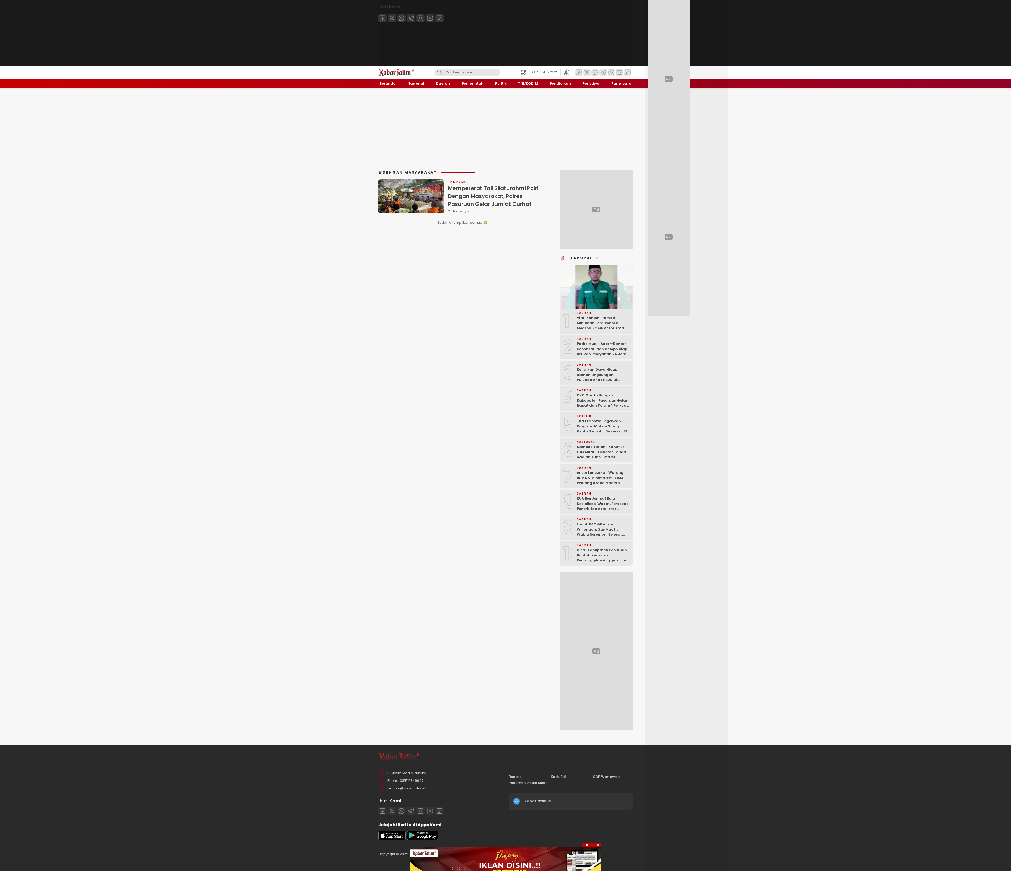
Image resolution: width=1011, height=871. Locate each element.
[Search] (439, 72)
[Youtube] (430, 18)
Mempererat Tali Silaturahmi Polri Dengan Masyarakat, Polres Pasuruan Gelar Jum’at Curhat (493, 196)
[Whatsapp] (401, 18)
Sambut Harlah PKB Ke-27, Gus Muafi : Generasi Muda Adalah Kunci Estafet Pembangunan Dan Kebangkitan (601, 457)
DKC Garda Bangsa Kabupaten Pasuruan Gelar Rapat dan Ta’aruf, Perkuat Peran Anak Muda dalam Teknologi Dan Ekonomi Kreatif (602, 408)
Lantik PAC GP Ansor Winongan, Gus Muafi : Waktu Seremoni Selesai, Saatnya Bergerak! (599, 532)
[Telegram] (411, 18)
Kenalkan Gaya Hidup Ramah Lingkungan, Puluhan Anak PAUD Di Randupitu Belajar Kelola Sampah (600, 379)
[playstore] (422, 838)
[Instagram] (420, 18)
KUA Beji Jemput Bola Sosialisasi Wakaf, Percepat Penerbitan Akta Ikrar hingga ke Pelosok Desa (602, 506)
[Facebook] (382, 18)
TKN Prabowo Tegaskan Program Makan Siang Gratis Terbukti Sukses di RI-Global (603, 429)
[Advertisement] (505, 129)
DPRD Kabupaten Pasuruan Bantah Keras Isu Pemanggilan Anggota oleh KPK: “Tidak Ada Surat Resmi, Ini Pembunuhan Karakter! (602, 563)
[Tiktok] (439, 18)
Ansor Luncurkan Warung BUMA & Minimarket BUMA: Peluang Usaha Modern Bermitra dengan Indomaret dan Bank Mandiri (603, 483)
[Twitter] (392, 18)
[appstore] (392, 838)
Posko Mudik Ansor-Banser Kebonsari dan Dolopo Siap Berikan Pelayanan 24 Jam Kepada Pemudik (602, 351)
